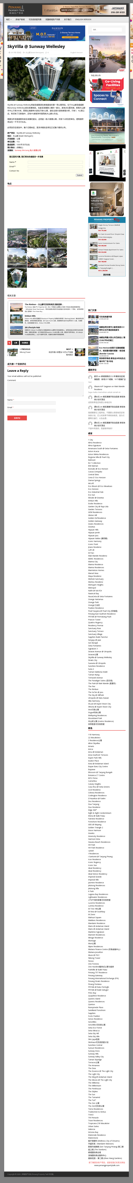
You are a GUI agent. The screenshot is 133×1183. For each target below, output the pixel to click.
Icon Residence (94, 859)
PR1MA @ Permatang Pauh (99, 616)
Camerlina (92, 781)
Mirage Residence (95, 937)
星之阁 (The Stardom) (97, 1149)
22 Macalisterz (94, 737)
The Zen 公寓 (93, 1103)
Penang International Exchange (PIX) (103, 978)
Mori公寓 (92, 943)
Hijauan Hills (93, 529)
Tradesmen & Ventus (97, 1112)
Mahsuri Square (94, 917)
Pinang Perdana (94, 984)
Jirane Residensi (94, 547)
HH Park (91, 845)
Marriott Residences (96, 935)
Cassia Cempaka (95, 471)
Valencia (91, 1129)
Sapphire (91, 1013)
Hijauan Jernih (94, 532)
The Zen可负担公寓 (96, 1106)
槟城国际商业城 (94, 1152)
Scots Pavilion (94, 1016)
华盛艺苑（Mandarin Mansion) (101, 1143)
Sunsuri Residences (96, 1048)
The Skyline (93, 1091)
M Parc (91, 553)
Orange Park (93, 602)
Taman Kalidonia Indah (98, 672)
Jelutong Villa (93, 888)
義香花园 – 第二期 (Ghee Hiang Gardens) (105, 1158)
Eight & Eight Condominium (99, 813)
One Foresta (93, 964)
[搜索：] (107, 29)
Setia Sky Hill (93, 1033)
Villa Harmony (94, 701)
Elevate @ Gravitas (96, 497)
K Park (91, 891)
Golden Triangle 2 (95, 827)
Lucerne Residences (96, 903)
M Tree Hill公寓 (94, 908)
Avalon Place (93, 761)
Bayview (91, 769)
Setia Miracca (93, 1030)
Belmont (91, 460)
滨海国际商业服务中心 (97, 1155)
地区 (8, 19)
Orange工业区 (94, 605)
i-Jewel (91, 850)
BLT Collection (94, 463)
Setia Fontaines (94, 645)
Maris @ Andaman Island (98, 926)
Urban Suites (93, 1126)
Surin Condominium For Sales (109, 243)
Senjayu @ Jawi (94, 640)
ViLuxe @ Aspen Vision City (99, 703)
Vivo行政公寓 (93, 709)
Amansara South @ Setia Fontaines (103, 448)
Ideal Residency (94, 868)
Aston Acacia (93, 451)
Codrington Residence (97, 795)
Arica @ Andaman (95, 752)
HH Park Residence (96, 847)
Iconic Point (93, 544)
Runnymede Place (95, 1007)
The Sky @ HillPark (96, 695)
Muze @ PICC (94, 955)
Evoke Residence (95, 503)
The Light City (94, 1074)
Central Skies (93, 474)
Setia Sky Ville (93, 1036)
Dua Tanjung (93, 804)
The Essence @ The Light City (100, 1071)
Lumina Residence (96, 906)
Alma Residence (95, 442)
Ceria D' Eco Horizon (97, 477)
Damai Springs (94, 480)
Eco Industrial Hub (95, 492)
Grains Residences (96, 524)
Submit (79, 175)
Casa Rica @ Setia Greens (99, 787)
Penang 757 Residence (97, 972)
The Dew (92, 1068)
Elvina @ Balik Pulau (96, 816)
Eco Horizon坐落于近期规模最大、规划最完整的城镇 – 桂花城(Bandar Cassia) (112, 351)
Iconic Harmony (94, 541)
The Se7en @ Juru (95, 692)
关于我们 (67, 19)
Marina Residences (96, 567)
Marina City (93, 561)
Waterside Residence (97, 1135)
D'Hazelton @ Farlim (96, 798)
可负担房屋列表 (35, 19)
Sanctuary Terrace (96, 631)
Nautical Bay (93, 593)
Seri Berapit (93, 643)
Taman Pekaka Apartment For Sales (110, 250)
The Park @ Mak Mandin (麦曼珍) (102, 683)
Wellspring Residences (97, 715)
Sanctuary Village (95, 634)
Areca (90, 749)
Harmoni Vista (94, 839)
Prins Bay (92, 993)
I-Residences (93, 853)
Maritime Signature (96, 932)
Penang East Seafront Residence (102, 614)
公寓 (15, 343)
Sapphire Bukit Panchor (98, 637)
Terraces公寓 (93, 1062)
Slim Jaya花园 (93, 1039)
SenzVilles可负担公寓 (96, 1024)
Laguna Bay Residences (98, 894)
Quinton (91, 1004)
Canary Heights (94, 784)
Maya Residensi (94, 576)
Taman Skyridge (95, 1059)
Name (12, 162)
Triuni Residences (95, 1120)
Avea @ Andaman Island (98, 763)
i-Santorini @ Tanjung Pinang (100, 856)
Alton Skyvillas (94, 743)
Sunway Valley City (96, 1056)
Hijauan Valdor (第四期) (98, 538)
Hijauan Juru (93, 535)
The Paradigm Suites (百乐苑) (100, 680)
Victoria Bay (93, 1132)
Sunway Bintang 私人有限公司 (28, 150)
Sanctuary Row (94, 628)
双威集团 (25, 343)
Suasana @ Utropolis (97, 663)
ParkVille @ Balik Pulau (97, 969)
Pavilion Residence (96, 608)
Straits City (92, 660)
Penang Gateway (95, 975)
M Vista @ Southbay (96, 911)
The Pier (91, 686)
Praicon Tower (94, 619)
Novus (91, 961)
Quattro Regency (95, 622)
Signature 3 (93, 648)
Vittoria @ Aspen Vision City (99, 706)
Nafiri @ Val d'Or (95, 590)
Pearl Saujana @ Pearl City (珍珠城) (103, 611)
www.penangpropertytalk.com (106, 1165)
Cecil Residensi (94, 790)
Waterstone (93, 1138)
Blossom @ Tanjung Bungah (100, 772)
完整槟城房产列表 (52, 19)
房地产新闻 (20, 19)
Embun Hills (30, 316)
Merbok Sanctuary (96, 579)
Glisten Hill (92, 515)
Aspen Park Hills (95, 758)
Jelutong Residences (96, 885)
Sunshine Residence (96, 666)
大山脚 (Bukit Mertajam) (34, 52)
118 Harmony (94, 734)
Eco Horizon (93, 489)
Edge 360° (92, 810)
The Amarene (94, 1065)
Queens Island (94, 998)
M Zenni (91, 914)
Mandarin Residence (96, 923)
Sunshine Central (95, 1045)
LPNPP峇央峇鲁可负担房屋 (99, 900)
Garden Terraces (95, 509)
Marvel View (93, 573)
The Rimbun (93, 689)
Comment (11, 380)
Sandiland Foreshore (96, 1010)
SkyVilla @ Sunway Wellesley (100, 657)
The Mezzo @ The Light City (100, 1080)
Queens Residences (96, 1001)
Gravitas (91, 526)
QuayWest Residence (97, 995)
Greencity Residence (96, 836)
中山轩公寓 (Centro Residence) (101, 721)
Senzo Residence (95, 1019)
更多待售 (107, 274)
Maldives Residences (97, 920)
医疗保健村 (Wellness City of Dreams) (104, 1141)
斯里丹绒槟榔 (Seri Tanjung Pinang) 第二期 (106, 1146)
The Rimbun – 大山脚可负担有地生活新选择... (44, 304)
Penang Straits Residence (98, 981)
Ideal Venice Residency (97, 874)
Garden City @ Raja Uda (98, 506)
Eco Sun (91, 495)
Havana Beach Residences (99, 842)
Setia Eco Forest (95, 1027)
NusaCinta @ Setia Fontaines (100, 596)
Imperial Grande (95, 876)
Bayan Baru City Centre (98, 766)
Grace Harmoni (94, 830)
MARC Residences (95, 558)
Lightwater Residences (97, 897)
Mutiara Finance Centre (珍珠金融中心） (105, 949)
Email (12, 166)
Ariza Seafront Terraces (98, 755)
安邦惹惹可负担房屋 (96, 724)
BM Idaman (93, 466)
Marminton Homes (96, 570)
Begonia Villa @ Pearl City (99, 457)
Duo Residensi (94, 807)
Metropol (92, 588)
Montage (92, 940)
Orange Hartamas (95, 599)
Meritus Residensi (95, 582)
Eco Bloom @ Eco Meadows (100, 486)
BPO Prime (93, 778)
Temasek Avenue (95, 677)
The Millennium (94, 1085)
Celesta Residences (96, 792)
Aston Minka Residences (98, 454)
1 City (90, 440)
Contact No (14, 170)
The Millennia (93, 1083)
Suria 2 (91, 669)
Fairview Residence (96, 818)
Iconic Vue (92, 865)
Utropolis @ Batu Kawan (98, 698)
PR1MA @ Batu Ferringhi (98, 987)
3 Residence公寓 (95, 740)
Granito (91, 833)
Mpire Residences (95, 946)
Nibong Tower (94, 958)
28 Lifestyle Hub (32, 327)
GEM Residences (95, 512)
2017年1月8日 (16, 52)
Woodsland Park (95, 718)
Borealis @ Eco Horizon (98, 469)
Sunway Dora (93, 1051)
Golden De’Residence (97, 518)
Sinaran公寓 (93, 654)
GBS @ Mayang (94, 824)
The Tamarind (94, 1097)
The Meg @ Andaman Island (100, 1077)
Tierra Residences (95, 1109)
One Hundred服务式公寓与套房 (101, 966)
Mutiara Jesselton (95, 952)
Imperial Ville (93, 879)
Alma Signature (94, 445)
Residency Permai (95, 625)
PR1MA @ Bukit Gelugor (98, 990)
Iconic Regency (94, 862)
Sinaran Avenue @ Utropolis (100, 651)
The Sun (91, 1094)
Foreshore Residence (97, 821)
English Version (83, 19)
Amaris (91, 746)
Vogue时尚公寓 (94, 712)
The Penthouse (94, 1088)
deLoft (91, 483)
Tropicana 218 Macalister (98, 1123)
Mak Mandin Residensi (97, 556)
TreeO (91, 1114)
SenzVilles (92, 1022)
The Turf (91, 1100)
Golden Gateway (95, 521)
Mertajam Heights (95, 585)
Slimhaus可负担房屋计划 (98, 1042)
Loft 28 (91, 550)
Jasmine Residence (96, 882)
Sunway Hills (93, 1054)
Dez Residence (94, 801)
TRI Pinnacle (93, 1117)
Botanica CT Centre (96, 775)
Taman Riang (93, 674)
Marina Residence (95, 564)
